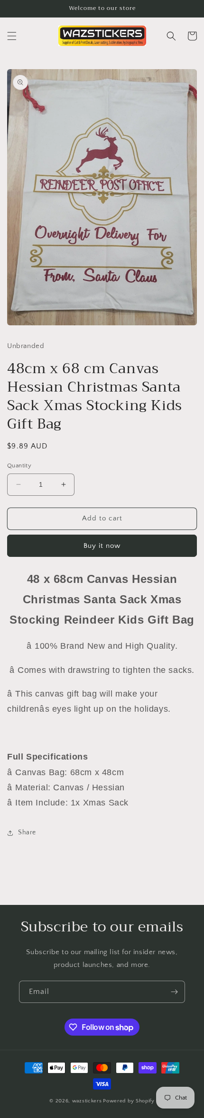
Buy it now (102, 546)
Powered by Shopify (129, 1101)
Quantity (19, 465)
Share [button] (27, 832)
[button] (11, 36)
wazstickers (87, 1101)
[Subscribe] (174, 992)
